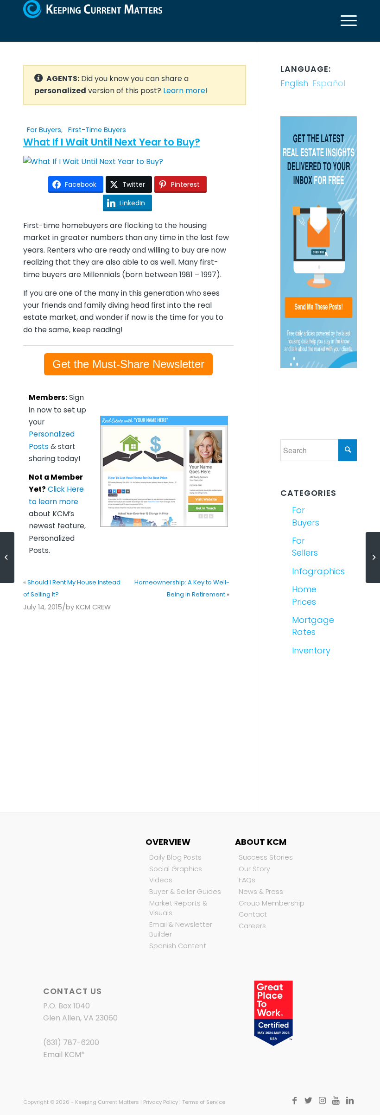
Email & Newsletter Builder (180, 929)
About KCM (260, 842)
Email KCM (62, 1054)
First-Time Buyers (97, 129)
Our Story (254, 869)
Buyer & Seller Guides (185, 891)
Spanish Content (177, 945)
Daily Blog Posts (175, 857)
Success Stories (266, 857)
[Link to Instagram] (322, 1101)
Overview (168, 842)
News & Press (261, 891)
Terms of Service (203, 1102)
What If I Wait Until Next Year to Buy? (111, 142)
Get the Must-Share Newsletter (128, 364)
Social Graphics (175, 869)
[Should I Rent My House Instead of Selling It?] (7, 557)
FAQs (247, 880)
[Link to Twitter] (308, 1101)
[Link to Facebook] (294, 1101)
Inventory (304, 650)
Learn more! (185, 90)
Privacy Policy (160, 1102)
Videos (160, 880)
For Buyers (44, 129)
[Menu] (344, 21)
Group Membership (271, 903)
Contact (253, 914)
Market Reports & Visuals (178, 908)
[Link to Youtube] (336, 1101)
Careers (252, 926)
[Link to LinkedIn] (350, 1101)
